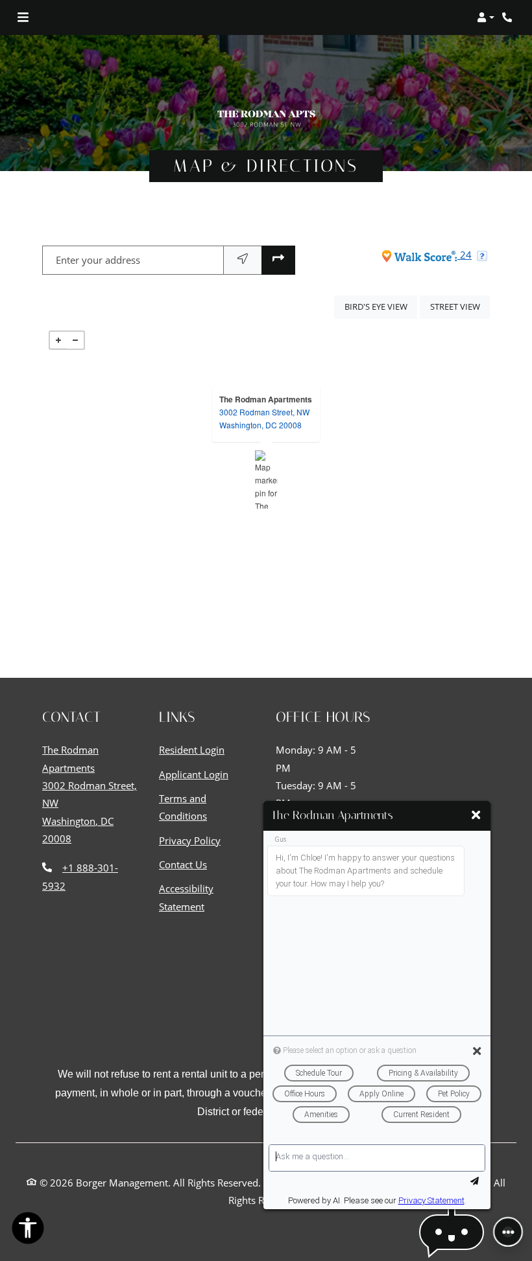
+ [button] (58, 340)
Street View (460, 306)
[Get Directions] (278, 260)
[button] (486, 17)
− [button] (75, 340)
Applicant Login (193, 774)
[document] (266, 479)
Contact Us (183, 864)
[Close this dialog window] (476, 815)
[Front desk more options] (508, 1231)
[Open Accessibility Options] (28, 1230)
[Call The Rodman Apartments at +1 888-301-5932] (508, 17)
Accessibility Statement (207, 897)
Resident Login (191, 749)
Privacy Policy (190, 840)
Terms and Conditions (207, 807)
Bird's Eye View (381, 306)
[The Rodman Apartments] (266, 479)
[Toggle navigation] (23, 17)
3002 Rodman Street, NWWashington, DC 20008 (264, 418)
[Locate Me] (242, 260)
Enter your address (98, 259)
